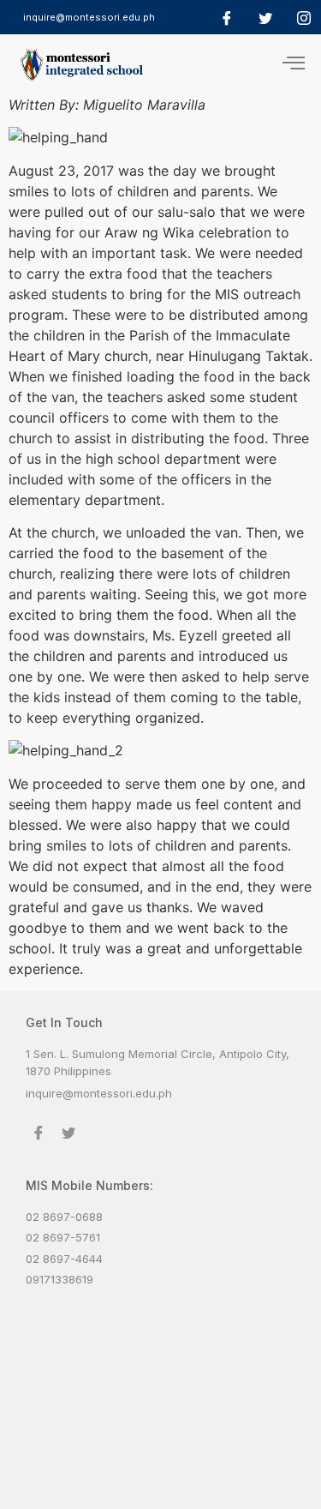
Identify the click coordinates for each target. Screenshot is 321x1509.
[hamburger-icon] (293, 64)
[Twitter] (265, 17)
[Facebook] (227, 17)
